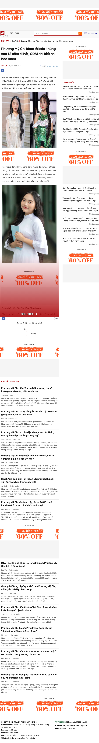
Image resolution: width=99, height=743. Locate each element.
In (57, 319)
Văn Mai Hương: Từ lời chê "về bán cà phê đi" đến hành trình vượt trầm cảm (81, 89)
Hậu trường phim (66, 41)
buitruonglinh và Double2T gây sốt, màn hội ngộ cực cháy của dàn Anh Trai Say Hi (81, 211)
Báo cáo (55, 66)
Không (33, 333)
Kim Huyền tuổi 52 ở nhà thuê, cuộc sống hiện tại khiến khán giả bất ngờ (81, 132)
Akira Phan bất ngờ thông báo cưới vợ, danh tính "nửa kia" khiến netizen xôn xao (81, 99)
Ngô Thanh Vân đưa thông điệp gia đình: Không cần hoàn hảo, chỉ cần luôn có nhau (81, 221)
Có (25, 329)
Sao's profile (53, 41)
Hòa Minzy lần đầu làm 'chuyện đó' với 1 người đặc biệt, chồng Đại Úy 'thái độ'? (81, 231)
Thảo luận (47, 66)
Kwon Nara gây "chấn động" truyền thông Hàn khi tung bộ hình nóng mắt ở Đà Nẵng (81, 142)
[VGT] (2, 33)
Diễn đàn (14, 33)
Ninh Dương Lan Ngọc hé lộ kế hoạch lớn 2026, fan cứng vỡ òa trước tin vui (81, 191)
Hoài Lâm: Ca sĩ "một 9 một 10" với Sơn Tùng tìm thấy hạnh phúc (81, 241)
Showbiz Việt (33, 41)
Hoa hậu (43, 41)
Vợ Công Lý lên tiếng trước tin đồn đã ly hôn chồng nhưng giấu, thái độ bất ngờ (81, 201)
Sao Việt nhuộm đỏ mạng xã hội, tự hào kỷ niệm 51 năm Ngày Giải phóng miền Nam (81, 122)
